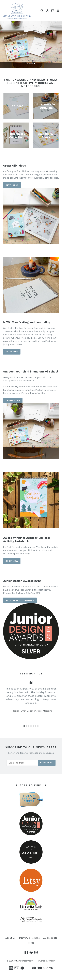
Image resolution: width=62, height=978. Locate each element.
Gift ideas (12, 185)
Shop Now (11, 561)
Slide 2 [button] (30, 63)
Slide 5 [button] (33, 726)
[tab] (27, 63)
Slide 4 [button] (34, 63)
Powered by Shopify (46, 961)
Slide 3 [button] (32, 63)
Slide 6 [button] (35, 726)
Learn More (12, 400)
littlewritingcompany (23, 961)
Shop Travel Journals (19, 600)
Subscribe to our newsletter (31, 747)
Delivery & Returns (29, 937)
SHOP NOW (11, 351)
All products (50, 937)
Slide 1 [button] (27, 63)
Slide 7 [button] (38, 726)
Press (31, 942)
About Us (10, 937)
